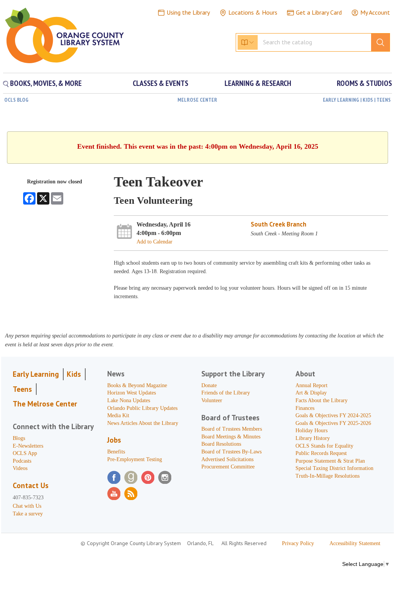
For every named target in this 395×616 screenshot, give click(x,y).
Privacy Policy (298, 543)
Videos (20, 468)
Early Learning (36, 374)
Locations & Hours (252, 12)
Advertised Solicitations (227, 459)
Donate (209, 385)
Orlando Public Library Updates (142, 408)
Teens (22, 389)
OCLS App (25, 453)
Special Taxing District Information (334, 468)
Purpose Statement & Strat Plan (330, 461)
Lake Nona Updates (128, 400)
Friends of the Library (225, 393)
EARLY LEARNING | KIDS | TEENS (357, 99)
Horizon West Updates (131, 393)
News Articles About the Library (142, 423)
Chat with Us (27, 506)
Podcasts (22, 461)
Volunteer (211, 400)
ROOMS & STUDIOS (364, 83)
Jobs (114, 440)
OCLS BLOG (16, 99)
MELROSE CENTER (197, 99)
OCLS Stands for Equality (324, 446)
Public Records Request (321, 453)
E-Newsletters (28, 446)
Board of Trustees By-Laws (231, 452)
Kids (74, 374)
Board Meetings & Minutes (230, 437)
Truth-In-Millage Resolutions (327, 476)
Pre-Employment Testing (134, 459)
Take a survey (28, 514)
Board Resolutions (221, 444)
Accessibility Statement (354, 543)
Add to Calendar (154, 242)
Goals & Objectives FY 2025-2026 (333, 423)
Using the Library (188, 12)
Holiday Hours (311, 430)
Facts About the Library (321, 400)
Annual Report (311, 385)
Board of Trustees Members (231, 429)
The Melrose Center (45, 403)
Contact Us (31, 485)
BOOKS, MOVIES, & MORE (45, 83)
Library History (312, 438)
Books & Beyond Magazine (137, 385)
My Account (375, 12)
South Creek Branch (278, 224)
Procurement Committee (228, 467)
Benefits (116, 452)
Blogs (19, 438)
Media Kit (118, 415)
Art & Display (311, 393)
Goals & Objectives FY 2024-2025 (333, 415)
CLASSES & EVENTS (160, 83)
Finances (304, 408)
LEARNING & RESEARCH (258, 83)
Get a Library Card (319, 12)
